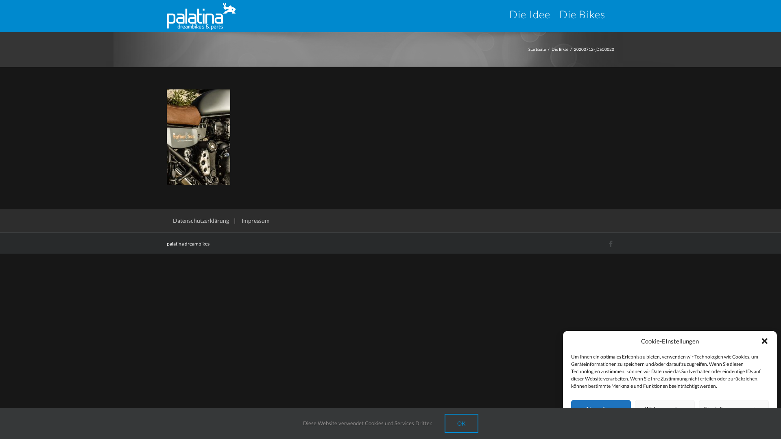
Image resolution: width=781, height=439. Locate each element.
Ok (461, 423)
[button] (765, 341)
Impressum (256, 220)
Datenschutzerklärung (201, 220)
